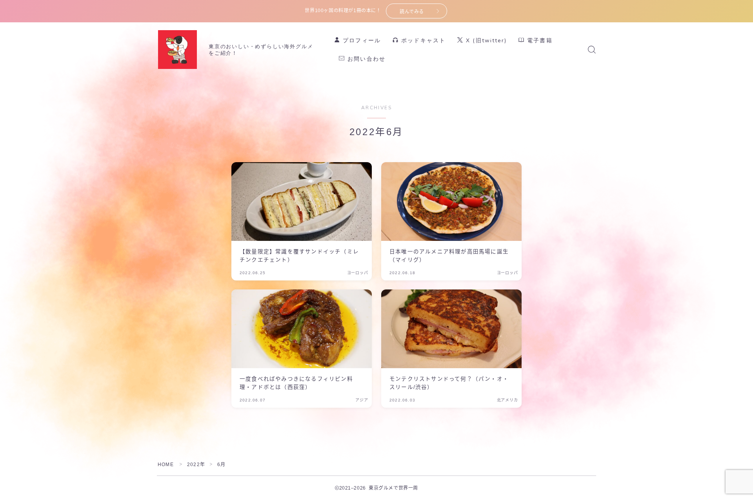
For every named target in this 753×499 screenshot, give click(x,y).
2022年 (196, 464)
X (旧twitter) (485, 40)
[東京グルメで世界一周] (177, 49)
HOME (166, 464)
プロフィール (360, 40)
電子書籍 (539, 40)
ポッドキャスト (422, 40)
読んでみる (412, 11)
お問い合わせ (365, 59)
